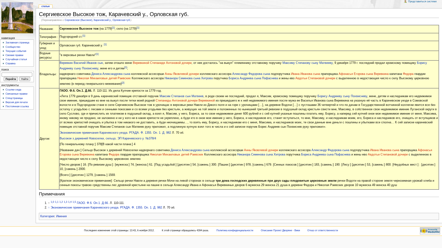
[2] (123, 82)
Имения (61, 216)
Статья (45, 6)
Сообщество (13, 46)
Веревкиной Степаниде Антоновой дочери (162, 63)
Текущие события (16, 51)
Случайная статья (16, 59)
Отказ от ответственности (322, 230)
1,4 (70, 201)
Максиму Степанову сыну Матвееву (307, 63)
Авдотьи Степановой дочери (315, 78)
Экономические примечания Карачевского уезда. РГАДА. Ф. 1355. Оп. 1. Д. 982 (115, 132)
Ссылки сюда (13, 89)
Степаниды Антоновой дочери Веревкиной (185, 100)
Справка (10, 63)
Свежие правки (14, 55)
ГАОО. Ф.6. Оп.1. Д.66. (93, 203)
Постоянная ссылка (17, 106)
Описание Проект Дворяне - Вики (280, 230)
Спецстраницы (14, 98)
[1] (113, 27)
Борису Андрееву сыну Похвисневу (342, 96)
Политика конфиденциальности (234, 230)
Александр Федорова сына (251, 74)
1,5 (74, 201)
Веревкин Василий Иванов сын (81, 63)
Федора (408, 74)
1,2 (61, 201)
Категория (47, 216)
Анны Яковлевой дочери (182, 74)
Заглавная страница (17, 42)
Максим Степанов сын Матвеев (182, 96)
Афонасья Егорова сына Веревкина (364, 74)
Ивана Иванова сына (305, 74)
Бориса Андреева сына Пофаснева (253, 78)
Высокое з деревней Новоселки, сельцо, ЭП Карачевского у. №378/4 (108, 138)
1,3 (65, 201)
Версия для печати (17, 102)
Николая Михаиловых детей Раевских (104, 78)
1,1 (56, 201)
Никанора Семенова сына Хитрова (189, 78)
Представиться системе (422, 1)
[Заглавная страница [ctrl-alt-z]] (18, 18)
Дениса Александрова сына (110, 74)
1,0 (52, 201)
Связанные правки (16, 93)
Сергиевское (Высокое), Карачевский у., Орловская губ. (98, 20)
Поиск (5, 69)
